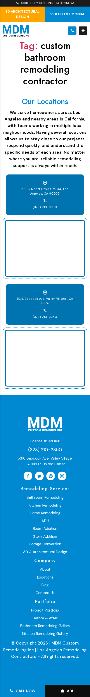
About (45, 569)
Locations (45, 577)
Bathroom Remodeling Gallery (45, 625)
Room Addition (45, 528)
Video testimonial (67, 14)
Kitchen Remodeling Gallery (45, 633)
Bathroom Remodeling (45, 497)
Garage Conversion (45, 544)
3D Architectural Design (22, 14)
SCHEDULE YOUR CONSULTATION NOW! (48, 3)
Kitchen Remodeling (45, 505)
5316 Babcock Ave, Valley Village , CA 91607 (45, 301)
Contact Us (45, 592)
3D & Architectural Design (45, 551)
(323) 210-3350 (45, 207)
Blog (45, 584)
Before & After (45, 618)
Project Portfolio (45, 610)
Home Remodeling (45, 513)
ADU (45, 520)
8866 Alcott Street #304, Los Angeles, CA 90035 (44, 191)
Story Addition (45, 536)
